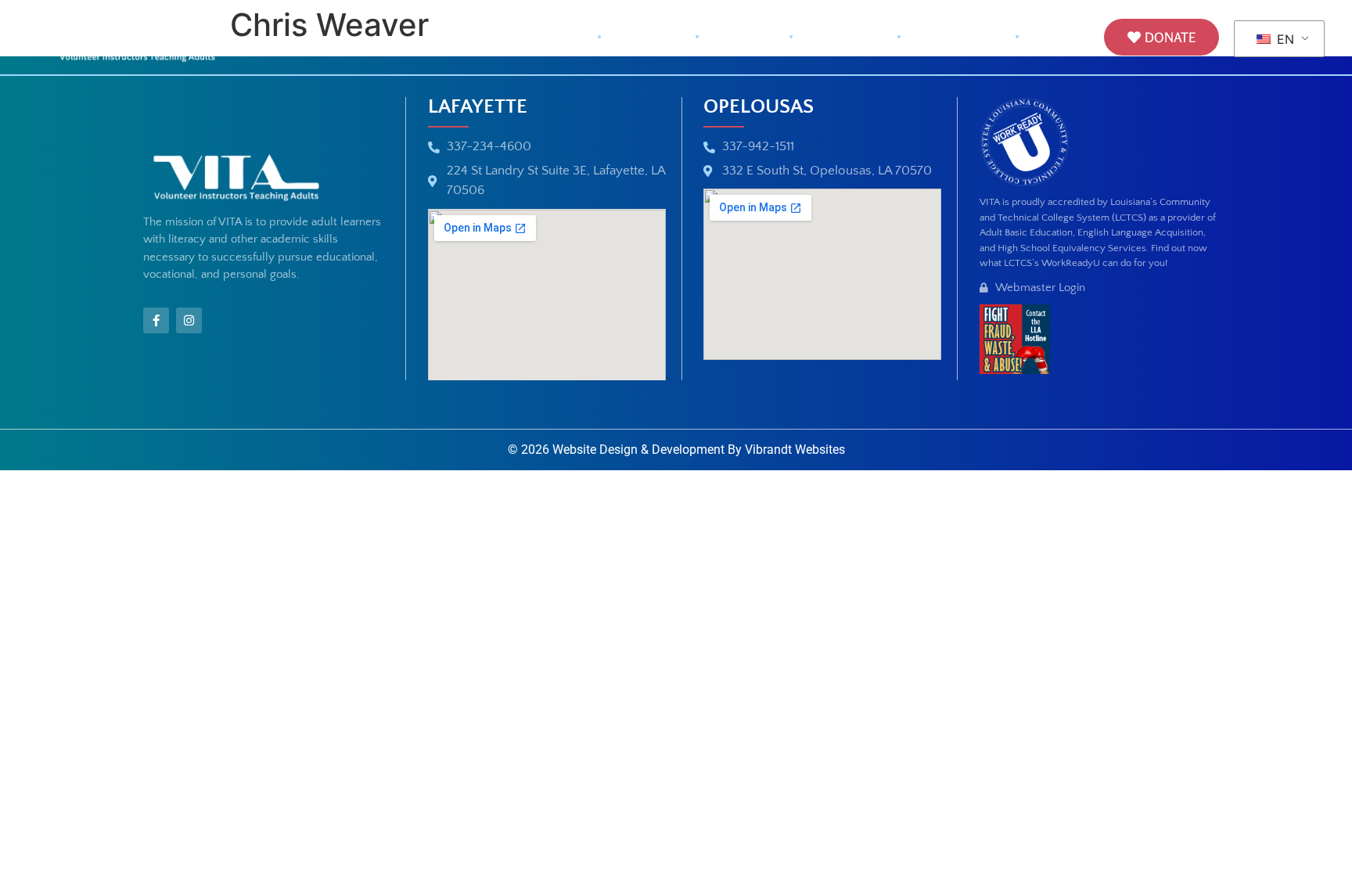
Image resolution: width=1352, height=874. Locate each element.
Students (744, 37)
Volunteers (845, 37)
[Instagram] (189, 320)
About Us (648, 37)
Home (561, 37)
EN (1283, 39)
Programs (949, 37)
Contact (1060, 37)
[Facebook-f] (156, 320)
